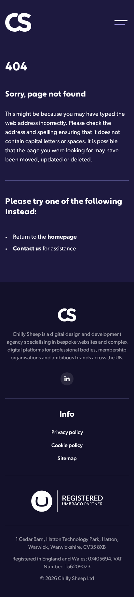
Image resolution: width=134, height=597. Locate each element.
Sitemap (67, 458)
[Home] (18, 22)
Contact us (27, 249)
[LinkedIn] (67, 378)
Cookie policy (67, 445)
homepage (62, 237)
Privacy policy (67, 432)
